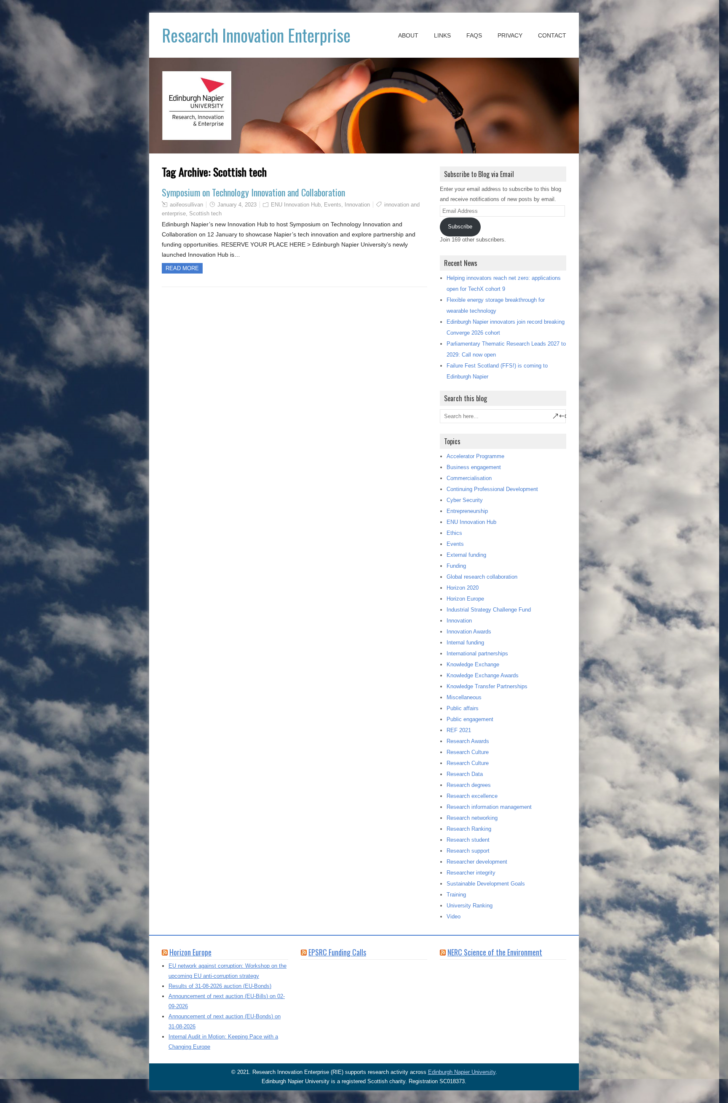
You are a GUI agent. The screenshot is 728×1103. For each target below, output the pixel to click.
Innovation (357, 204)
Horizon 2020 (463, 588)
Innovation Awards (469, 631)
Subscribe (460, 226)
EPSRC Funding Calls (337, 952)
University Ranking (469, 905)
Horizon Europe (465, 599)
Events (332, 204)
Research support (468, 851)
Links (442, 35)
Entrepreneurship (467, 511)
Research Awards (468, 741)
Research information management (489, 807)
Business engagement (474, 467)
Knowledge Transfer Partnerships (487, 686)
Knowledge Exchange (473, 664)
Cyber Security (465, 500)
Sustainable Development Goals (486, 883)
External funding (466, 555)
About (408, 35)
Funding (456, 566)
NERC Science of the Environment (494, 952)
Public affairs (463, 708)
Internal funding (465, 642)
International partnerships (477, 653)
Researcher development (477, 862)
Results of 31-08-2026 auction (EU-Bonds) (220, 986)
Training (456, 894)
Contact (552, 35)
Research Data (465, 774)
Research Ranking (469, 829)
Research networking (472, 818)
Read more (182, 268)
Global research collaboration (482, 577)
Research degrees (469, 785)
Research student (468, 840)
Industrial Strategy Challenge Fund (489, 610)
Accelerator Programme (475, 456)
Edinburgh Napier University (461, 1072)
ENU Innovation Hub (296, 204)
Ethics (454, 533)
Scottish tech (205, 213)
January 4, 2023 (237, 204)
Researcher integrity (471, 873)
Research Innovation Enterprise (256, 35)
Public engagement (470, 719)
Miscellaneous (464, 697)
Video (453, 916)
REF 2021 (459, 730)
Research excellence (472, 796)
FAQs (474, 35)
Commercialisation (469, 478)
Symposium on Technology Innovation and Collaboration (253, 192)
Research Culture (468, 752)
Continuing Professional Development (492, 489)
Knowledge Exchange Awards (483, 675)
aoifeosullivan (186, 204)
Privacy (510, 35)
